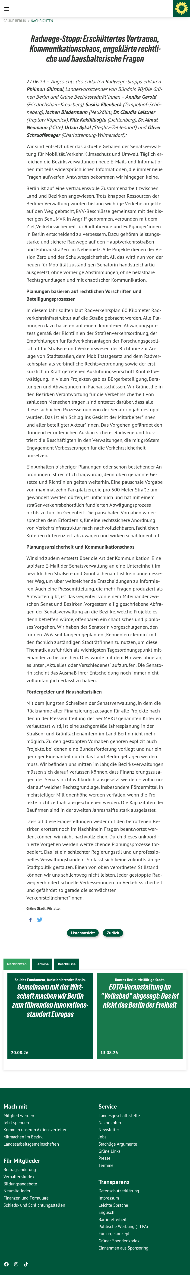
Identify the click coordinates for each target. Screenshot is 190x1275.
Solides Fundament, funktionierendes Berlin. (50, 979)
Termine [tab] (42, 964)
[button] (29, 919)
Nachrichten (42, 21)
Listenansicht (83, 932)
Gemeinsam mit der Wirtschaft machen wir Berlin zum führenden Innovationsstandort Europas (50, 1000)
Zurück (113, 932)
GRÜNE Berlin (15, 21)
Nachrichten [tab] (17, 964)
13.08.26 (109, 1053)
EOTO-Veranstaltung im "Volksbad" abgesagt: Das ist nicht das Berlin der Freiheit (140, 995)
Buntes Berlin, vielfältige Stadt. (140, 979)
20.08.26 (19, 1053)
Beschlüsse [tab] (67, 964)
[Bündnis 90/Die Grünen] (181, 8)
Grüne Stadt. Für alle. (43, 908)
